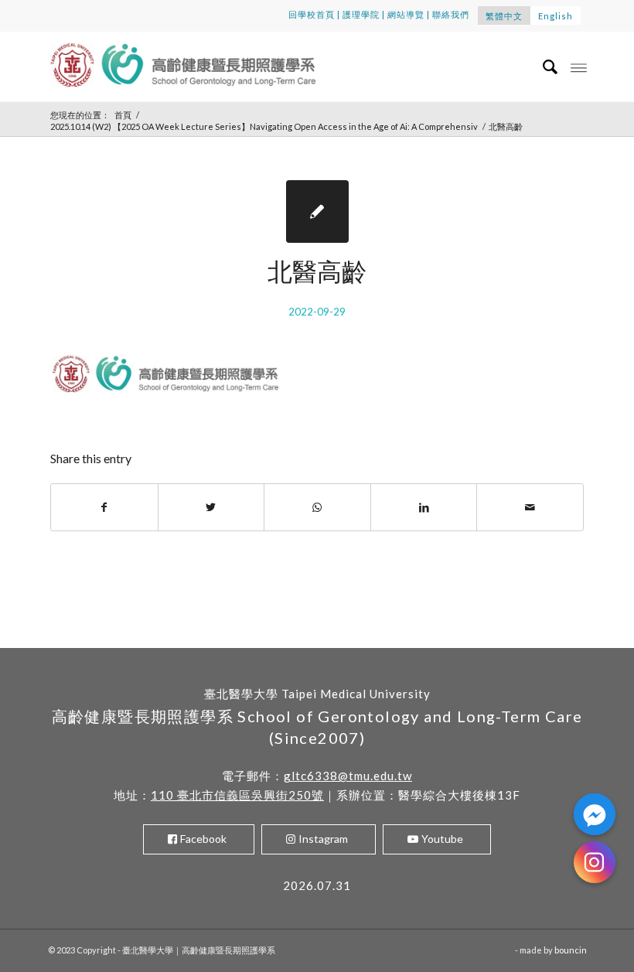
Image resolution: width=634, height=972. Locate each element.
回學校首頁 (311, 14)
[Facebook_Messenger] (594, 814)
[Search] (543, 66)
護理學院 (361, 14)
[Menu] (579, 66)
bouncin (570, 950)
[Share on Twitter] (211, 507)
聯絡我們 (450, 14)
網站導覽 (405, 14)
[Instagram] (594, 862)
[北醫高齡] (317, 211)
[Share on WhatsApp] (317, 507)
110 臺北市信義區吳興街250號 (237, 795)
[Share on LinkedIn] (424, 507)
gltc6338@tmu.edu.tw (348, 776)
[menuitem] (543, 66)
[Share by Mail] (530, 507)
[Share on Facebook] (104, 507)
